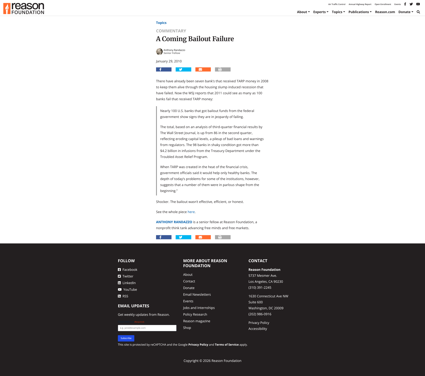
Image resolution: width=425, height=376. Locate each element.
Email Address (131, 321)
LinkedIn (129, 283)
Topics (337, 12)
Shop (187, 327)
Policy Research (195, 314)
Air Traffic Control (336, 4)
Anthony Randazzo (174, 222)
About (302, 12)
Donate (404, 12)
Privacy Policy (259, 322)
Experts (319, 12)
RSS (125, 296)
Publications (358, 12)
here (191, 212)
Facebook (130, 269)
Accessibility (258, 328)
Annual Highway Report (360, 4)
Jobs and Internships (199, 307)
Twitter (128, 276)
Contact (189, 281)
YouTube (130, 289)
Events (397, 4)
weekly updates (136, 314)
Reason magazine (196, 321)
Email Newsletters (197, 294)
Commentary (171, 31)
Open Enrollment (383, 4)
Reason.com (385, 12)
